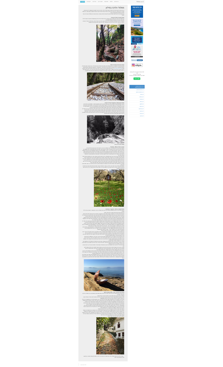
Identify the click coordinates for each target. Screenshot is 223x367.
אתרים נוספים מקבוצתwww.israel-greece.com (139, 87)
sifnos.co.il (142, 101)
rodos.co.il (142, 99)
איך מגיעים (116, 1)
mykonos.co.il (141, 108)
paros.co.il (142, 111)
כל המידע (82, 1)
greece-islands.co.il (140, 89)
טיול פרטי (94, 1)
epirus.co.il (142, 106)
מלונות (111, 1)
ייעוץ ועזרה (89, 1)
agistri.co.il (142, 104)
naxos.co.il (142, 113)
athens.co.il (141, 96)
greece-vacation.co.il (140, 92)
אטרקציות (106, 1)
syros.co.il (142, 115)
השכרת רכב (100, 1)
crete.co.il (142, 94)
